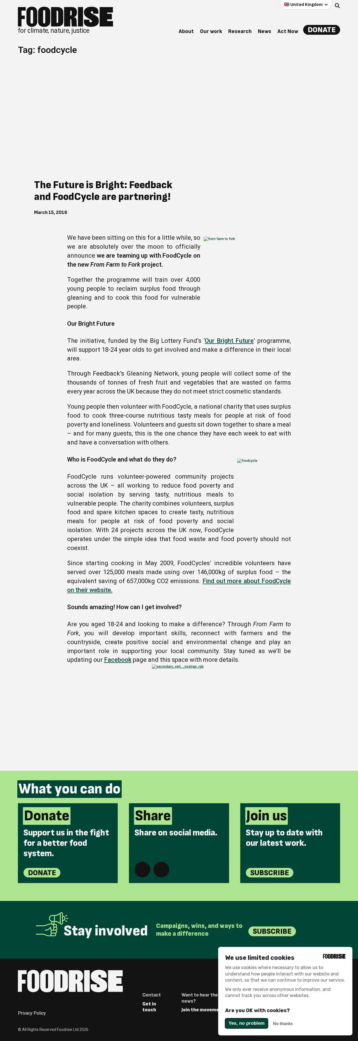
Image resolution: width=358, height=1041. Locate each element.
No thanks (283, 1023)
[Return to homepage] (70, 981)
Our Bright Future (229, 340)
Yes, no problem (247, 1023)
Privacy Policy (32, 1013)
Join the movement (203, 1010)
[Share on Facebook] (142, 869)
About (186, 31)
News (264, 31)
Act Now (287, 31)
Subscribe (269, 872)
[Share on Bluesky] (161, 869)
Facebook (117, 659)
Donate (322, 29)
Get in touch (149, 1007)
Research (240, 31)
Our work (211, 31)
